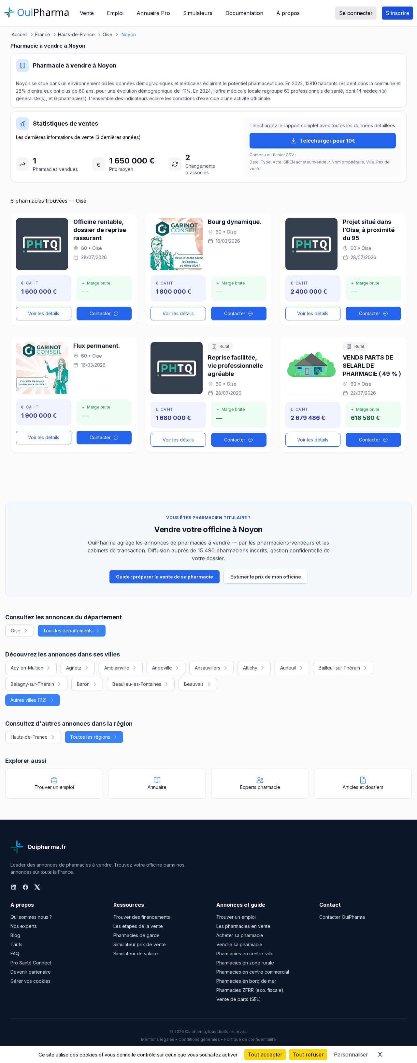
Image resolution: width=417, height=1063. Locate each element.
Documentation (244, 13)
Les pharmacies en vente (243, 926)
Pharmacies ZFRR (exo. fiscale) (249, 990)
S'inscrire (397, 13)
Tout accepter (265, 1054)
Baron (83, 684)
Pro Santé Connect (30, 962)
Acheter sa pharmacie (239, 935)
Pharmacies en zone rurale (245, 962)
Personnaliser (351, 1054)
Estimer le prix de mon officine (265, 576)
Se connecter (356, 13)
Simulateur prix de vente (139, 944)
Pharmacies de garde (136, 935)
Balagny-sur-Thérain (32, 684)
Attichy (250, 667)
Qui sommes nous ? (31, 917)
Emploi (115, 13)
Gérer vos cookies (30, 981)
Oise (16, 630)
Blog (15, 935)
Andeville (162, 667)
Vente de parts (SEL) (238, 999)
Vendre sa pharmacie (239, 944)
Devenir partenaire (30, 972)
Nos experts (23, 926)
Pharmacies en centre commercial (252, 972)
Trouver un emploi (236, 917)
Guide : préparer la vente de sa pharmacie (164, 576)
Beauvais (194, 684)
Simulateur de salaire (135, 953)
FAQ (14, 953)
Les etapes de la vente (138, 926)
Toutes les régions (90, 737)
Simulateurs (197, 13)
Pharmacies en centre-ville (245, 953)
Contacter (100, 313)
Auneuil (288, 667)
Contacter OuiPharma (342, 917)
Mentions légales (157, 1039)
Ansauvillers (207, 667)
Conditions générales (199, 1039)
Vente (87, 13)
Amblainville (116, 667)
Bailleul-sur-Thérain (339, 667)
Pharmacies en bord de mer (246, 981)
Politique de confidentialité (250, 1039)
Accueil (19, 34)
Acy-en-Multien (27, 667)
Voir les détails (43, 313)
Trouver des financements (141, 917)
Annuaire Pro (153, 13)
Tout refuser (308, 1054)
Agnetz (73, 667)
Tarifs (16, 944)
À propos (288, 13)
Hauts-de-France (29, 737)
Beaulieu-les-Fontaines (136, 684)
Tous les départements (68, 630)
